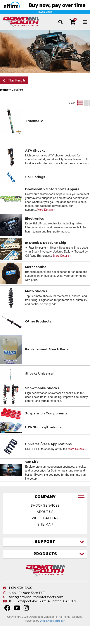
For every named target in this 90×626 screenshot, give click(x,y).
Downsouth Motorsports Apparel (52, 189)
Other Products (38, 321)
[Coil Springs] (11, 177)
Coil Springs (35, 177)
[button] (60, 22)
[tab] (45, 497)
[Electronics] (11, 224)
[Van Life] (11, 469)
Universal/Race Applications (48, 444)
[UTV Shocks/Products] (11, 427)
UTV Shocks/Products (43, 427)
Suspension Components (46, 413)
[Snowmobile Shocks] (11, 394)
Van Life (32, 462)
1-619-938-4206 (20, 588)
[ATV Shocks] (11, 156)
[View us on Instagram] (26, 609)
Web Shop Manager (52, 620)
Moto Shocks (36, 291)
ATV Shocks (35, 151)
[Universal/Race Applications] (11, 446)
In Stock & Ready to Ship (45, 243)
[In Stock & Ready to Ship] (11, 248)
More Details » (46, 209)
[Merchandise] (11, 273)
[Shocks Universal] (11, 373)
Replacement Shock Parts (47, 349)
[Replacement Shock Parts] (11, 349)
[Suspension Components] (11, 413)
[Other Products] (11, 321)
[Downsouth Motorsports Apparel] (11, 199)
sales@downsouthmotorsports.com (36, 597)
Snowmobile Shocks (42, 388)
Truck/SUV (34, 121)
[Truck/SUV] (11, 121)
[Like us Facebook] (7, 609)
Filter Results (15, 80)
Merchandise (36, 267)
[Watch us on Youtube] (17, 609)
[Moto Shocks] (11, 297)
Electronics (34, 219)
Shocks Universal (39, 373)
